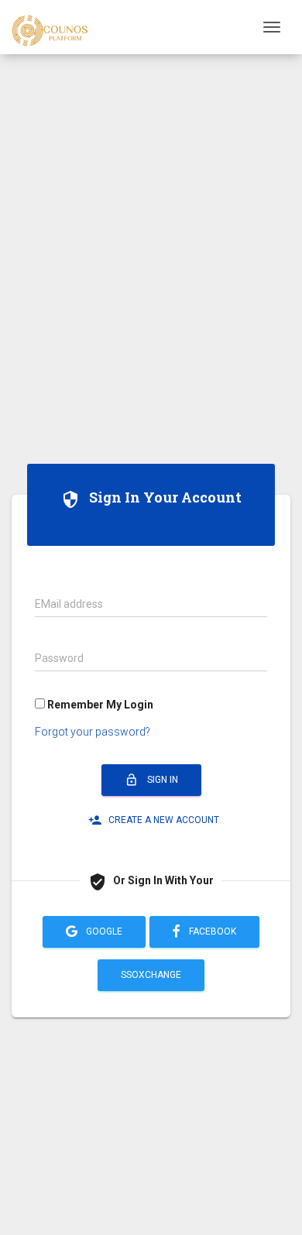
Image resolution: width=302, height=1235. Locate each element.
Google (103, 931)
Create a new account (153, 820)
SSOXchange (151, 974)
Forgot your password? (92, 732)
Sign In (151, 780)
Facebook (211, 931)
